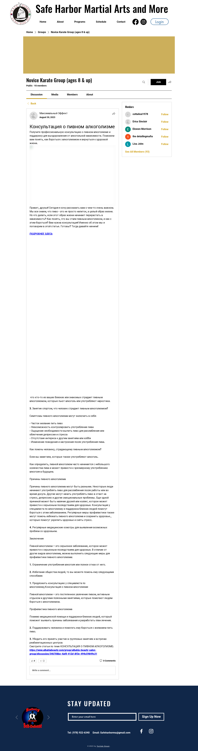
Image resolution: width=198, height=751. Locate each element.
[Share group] (170, 82)
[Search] (144, 82)
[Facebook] (135, 22)
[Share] (114, 113)
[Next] (48, 717)
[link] (37, 94)
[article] (72, 393)
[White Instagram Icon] (151, 731)
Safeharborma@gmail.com (115, 732)
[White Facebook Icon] (141, 731)
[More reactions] (42, 661)
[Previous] (17, 717)
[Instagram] (143, 22)
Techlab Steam (103, 746)
